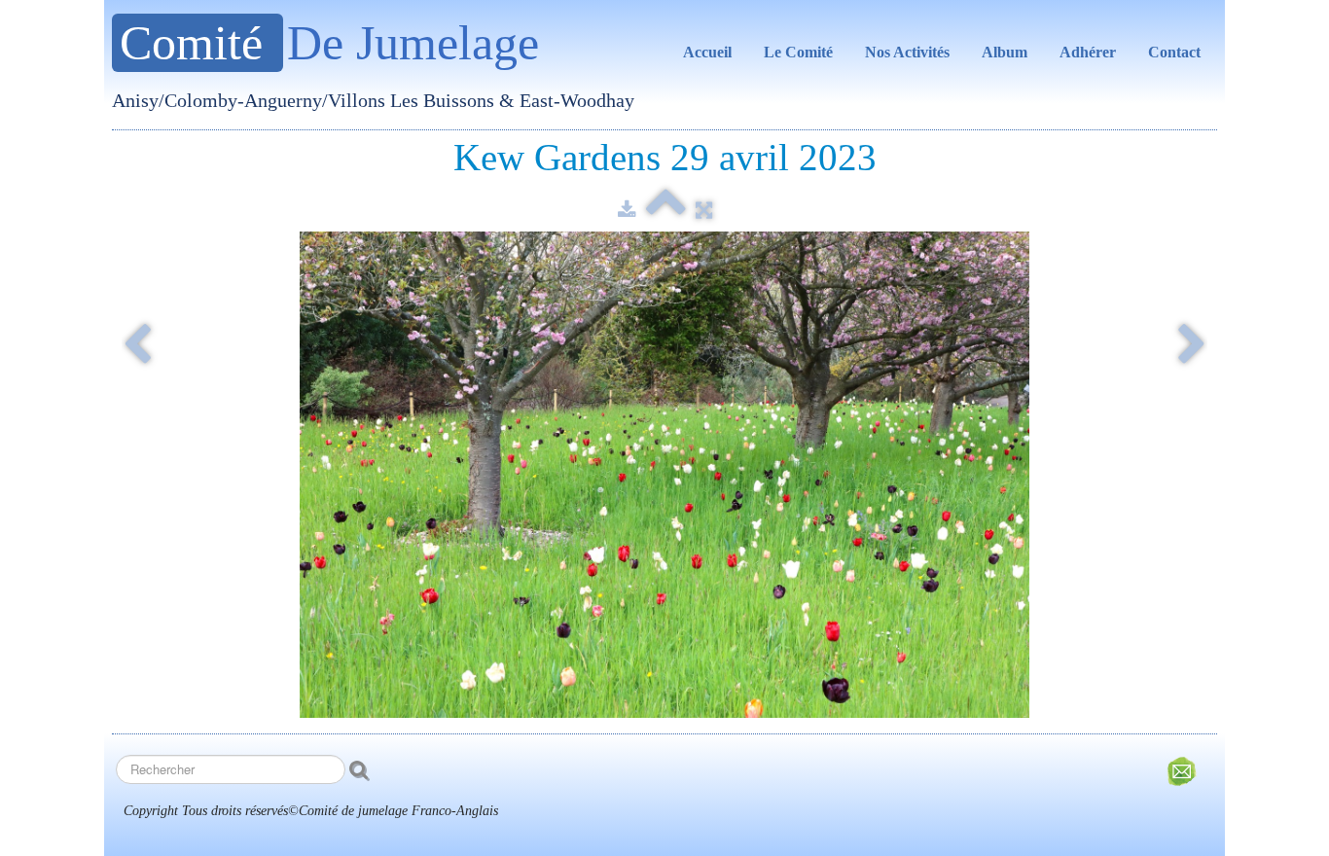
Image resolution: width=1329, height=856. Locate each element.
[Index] (666, 210)
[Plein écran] (704, 210)
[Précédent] (137, 346)
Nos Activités (907, 52)
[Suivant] (1191, 346)
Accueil (707, 52)
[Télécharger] (627, 210)
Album (1004, 52)
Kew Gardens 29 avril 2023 (665, 157)
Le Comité (798, 52)
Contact (1174, 52)
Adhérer (1088, 52)
